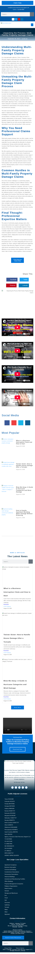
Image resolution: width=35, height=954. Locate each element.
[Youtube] (19, 19)
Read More (6, 604)
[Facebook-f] (7, 422)
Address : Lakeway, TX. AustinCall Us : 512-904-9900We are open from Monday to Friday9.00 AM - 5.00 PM (17, 925)
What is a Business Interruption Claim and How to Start (24, 442)
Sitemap (23, 950)
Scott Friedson (7, 606)
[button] (32, 24)
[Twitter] (16, 19)
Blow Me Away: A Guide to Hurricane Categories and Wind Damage (15, 684)
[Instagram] (26, 787)
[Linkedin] (22, 19)
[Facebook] (13, 19)
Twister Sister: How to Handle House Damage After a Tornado (24, 465)
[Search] (32, 14)
